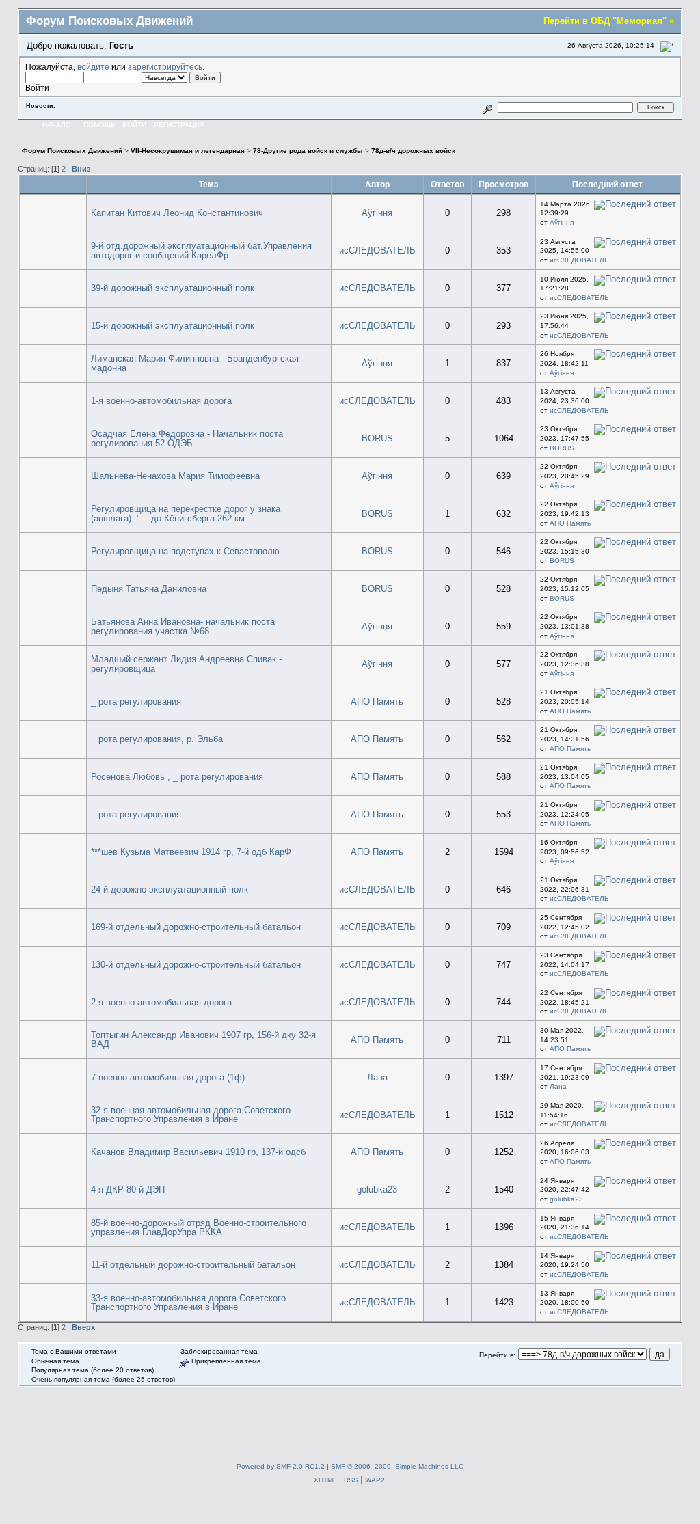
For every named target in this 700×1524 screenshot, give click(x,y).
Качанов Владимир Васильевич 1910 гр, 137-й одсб (198, 1152)
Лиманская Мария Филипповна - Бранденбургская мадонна (195, 363)
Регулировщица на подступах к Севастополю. (186, 551)
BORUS (377, 438)
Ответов (447, 184)
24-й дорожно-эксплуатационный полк (169, 889)
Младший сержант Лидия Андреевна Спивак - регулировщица (186, 664)
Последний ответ (608, 184)
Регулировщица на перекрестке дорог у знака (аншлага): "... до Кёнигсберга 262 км (185, 513)
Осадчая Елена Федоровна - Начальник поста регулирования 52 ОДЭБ (187, 438)
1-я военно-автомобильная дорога (161, 401)
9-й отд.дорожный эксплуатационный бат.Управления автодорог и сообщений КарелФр (201, 250)
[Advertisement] (350, 1418)
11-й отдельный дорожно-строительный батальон (193, 1265)
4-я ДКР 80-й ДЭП (128, 1189)
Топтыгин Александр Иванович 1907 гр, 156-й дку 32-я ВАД (203, 1040)
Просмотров (503, 184)
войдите (93, 66)
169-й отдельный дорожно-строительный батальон (196, 927)
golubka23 (377, 1189)
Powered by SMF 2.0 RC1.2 (281, 1466)
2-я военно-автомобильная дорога (161, 1002)
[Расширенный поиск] (487, 107)
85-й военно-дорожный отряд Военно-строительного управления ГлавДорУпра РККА (198, 1228)
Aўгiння (377, 213)
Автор (377, 184)
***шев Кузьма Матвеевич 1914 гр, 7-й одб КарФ (191, 852)
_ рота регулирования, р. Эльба (157, 739)
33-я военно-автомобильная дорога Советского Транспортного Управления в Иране (188, 1303)
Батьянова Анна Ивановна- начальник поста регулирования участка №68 (183, 626)
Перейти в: (497, 1355)
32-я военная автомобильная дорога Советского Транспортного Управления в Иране (191, 1115)
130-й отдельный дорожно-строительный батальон (196, 965)
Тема (209, 184)
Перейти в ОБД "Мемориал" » (608, 21)
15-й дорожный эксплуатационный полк (172, 326)
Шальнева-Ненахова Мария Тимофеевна (175, 476)
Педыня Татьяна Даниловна (148, 589)
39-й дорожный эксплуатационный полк (172, 288)
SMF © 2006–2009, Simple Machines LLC (397, 1466)
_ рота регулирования (136, 701)
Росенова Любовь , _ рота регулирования (177, 777)
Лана (377, 1077)
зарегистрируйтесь (165, 66)
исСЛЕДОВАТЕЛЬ (377, 250)
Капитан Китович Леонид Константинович (177, 213)
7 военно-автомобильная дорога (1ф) (168, 1077)
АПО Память (570, 523)
